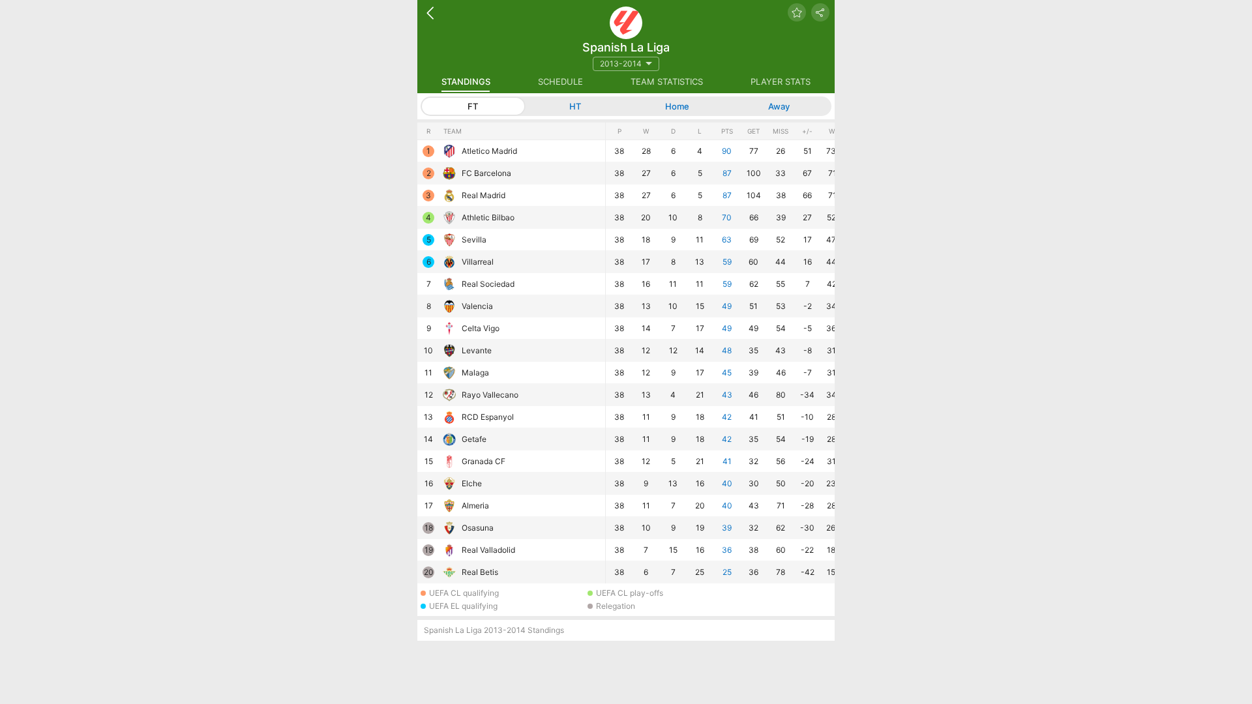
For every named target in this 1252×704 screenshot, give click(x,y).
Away (779, 106)
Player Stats (781, 81)
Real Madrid (483, 195)
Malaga (475, 372)
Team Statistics (667, 81)
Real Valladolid (488, 550)
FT (473, 106)
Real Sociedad (488, 284)
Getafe (474, 439)
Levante (477, 350)
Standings (465, 81)
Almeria (475, 505)
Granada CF (483, 461)
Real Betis (480, 572)
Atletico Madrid (489, 151)
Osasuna (478, 528)
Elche (472, 483)
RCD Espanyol (488, 417)
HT (575, 106)
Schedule (560, 81)
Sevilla (474, 239)
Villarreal (478, 262)
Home (677, 106)
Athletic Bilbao (488, 217)
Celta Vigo (480, 328)
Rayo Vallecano (490, 395)
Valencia (477, 306)
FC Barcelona (486, 173)
